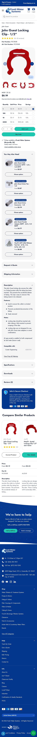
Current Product (11, 455)
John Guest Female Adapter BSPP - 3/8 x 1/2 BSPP (23, 224)
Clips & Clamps (20, 23)
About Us (4, 672)
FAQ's (3, 701)
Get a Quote (6, 648)
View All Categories (8, 634)
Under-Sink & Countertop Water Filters (13, 624)
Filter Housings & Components (11, 603)
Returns (4, 658)
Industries (5, 694)
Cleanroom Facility (7, 679)
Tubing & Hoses (7, 610)
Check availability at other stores (12, 147)
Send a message (26, 531)
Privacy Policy (21, 733)
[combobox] (18, 16)
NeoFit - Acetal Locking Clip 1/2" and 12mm (30, 443)
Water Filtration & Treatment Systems (13, 592)
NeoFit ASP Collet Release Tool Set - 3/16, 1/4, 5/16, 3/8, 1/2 (23, 245)
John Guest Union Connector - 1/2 (20, 204)
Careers (4, 686)
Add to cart (25, 129)
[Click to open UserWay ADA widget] (3, 734)
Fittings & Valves (7, 600)
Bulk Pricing (5, 655)
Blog (3, 683)
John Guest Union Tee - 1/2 (21, 185)
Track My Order (6, 644)
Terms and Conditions (8, 733)
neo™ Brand (5, 676)
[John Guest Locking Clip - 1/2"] (11, 429)
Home (3, 23)
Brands (4, 628)
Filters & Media (6, 607)
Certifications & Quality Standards (12, 697)
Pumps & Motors (7, 596)
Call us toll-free (10, 531)
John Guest (5, 27)
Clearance (5, 617)
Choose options (18, 174)
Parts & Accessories (10, 23)
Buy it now (19, 134)
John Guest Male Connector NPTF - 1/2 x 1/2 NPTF (22, 165)
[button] (28, 10)
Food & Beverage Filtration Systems (12, 614)
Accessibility (30, 733)
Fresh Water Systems (13, 721)
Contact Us (5, 662)
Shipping (4, 651)
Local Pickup (6, 690)
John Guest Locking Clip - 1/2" (11, 442)
